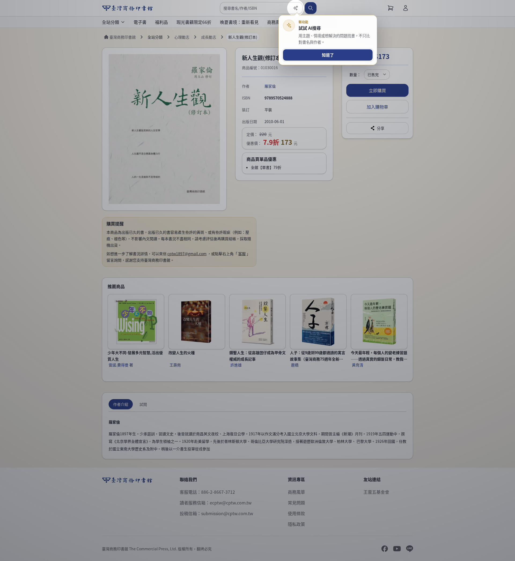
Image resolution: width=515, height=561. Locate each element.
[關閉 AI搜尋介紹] (257, 280)
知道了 (328, 55)
